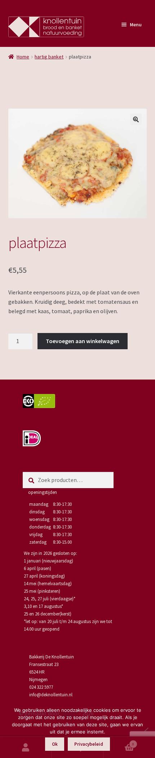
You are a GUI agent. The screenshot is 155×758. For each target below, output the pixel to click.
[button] (136, 119)
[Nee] (146, 729)
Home (23, 56)
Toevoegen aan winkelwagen (82, 341)
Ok (55, 744)
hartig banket (49, 56)
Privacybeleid (88, 744)
